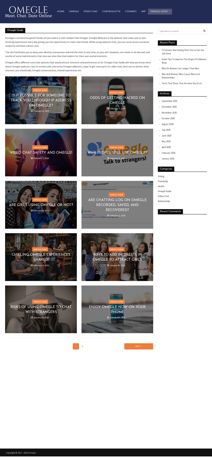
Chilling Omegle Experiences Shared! (41, 257)
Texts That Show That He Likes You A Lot (182, 83)
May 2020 (166, 141)
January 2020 (168, 158)
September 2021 (169, 101)
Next (137, 346)
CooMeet (131, 11)
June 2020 (166, 135)
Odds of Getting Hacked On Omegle (117, 100)
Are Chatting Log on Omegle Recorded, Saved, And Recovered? (117, 205)
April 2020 (166, 147)
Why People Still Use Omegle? (117, 153)
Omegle (74, 11)
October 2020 (168, 118)
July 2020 (166, 129)
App (143, 11)
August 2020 (168, 124)
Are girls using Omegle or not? (41, 205)
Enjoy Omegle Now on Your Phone (117, 309)
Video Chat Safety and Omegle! (41, 153)
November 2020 (169, 112)
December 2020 (169, 106)
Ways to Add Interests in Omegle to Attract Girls (117, 257)
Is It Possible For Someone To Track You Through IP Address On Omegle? (41, 100)
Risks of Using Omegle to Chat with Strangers (41, 309)
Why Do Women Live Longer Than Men (180, 68)
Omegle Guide (159, 11)
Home (60, 11)
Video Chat (90, 11)
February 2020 (168, 152)
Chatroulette (111, 11)
